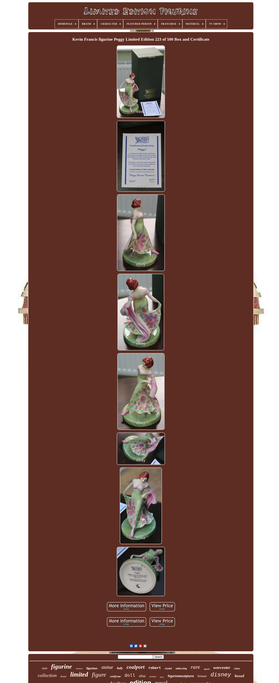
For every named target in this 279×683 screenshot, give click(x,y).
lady (120, 668)
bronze (202, 676)
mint (44, 668)
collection (47, 675)
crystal (168, 668)
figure (99, 674)
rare (195, 667)
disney (220, 675)
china (237, 668)
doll (130, 675)
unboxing (181, 668)
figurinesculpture (181, 676)
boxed (239, 676)
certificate (115, 676)
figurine (61, 666)
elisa (142, 676)
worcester (221, 667)
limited (79, 674)
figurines (92, 668)
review (79, 668)
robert (154, 668)
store (162, 677)
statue (107, 667)
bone (63, 676)
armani (152, 676)
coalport (136, 667)
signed (207, 669)
